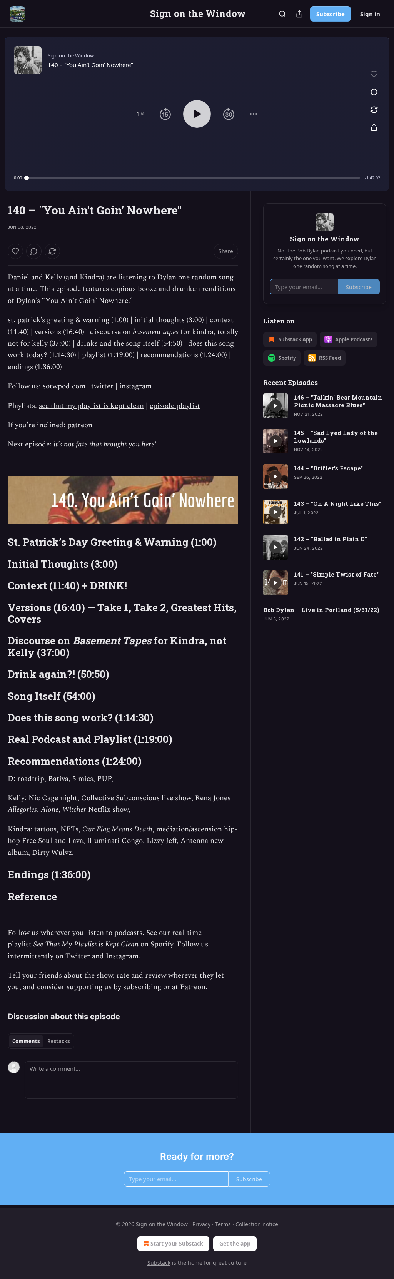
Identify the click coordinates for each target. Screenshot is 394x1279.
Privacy (201, 1224)
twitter (102, 386)
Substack (158, 1262)
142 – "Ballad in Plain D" (330, 539)
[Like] (15, 251)
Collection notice (256, 1224)
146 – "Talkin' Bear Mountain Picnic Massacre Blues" (338, 401)
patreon (79, 425)
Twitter (77, 956)
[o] (275, 406)
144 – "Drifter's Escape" (328, 468)
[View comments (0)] (374, 92)
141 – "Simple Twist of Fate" (336, 574)
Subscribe (330, 14)
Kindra (91, 277)
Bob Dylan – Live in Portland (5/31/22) (321, 610)
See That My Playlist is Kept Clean (86, 944)
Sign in (370, 14)
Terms (223, 1224)
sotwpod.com (64, 386)
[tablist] (41, 1041)
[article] (324, 405)
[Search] (282, 14)
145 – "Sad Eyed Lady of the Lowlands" (336, 436)
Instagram (122, 956)
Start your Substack (176, 1243)
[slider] (193, 178)
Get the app (234, 1243)
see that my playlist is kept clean (91, 405)
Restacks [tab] (58, 1041)
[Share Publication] (299, 14)
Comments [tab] (26, 1041)
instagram (135, 386)
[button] (140, 114)
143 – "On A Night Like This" (337, 503)
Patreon (192, 987)
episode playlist (175, 405)
